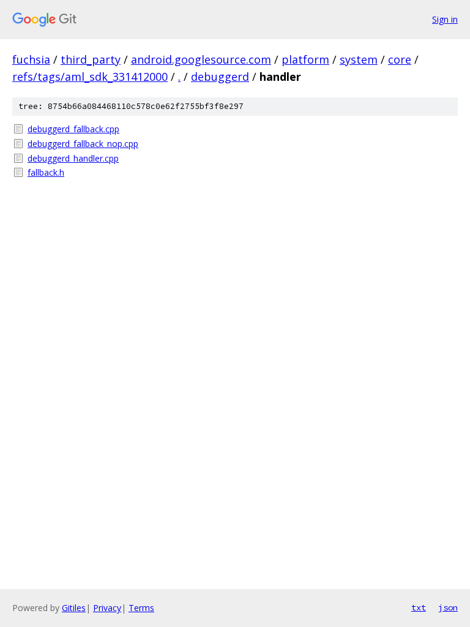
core (399, 59)
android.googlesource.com (201, 59)
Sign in (445, 19)
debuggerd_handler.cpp (73, 158)
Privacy (107, 608)
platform (305, 59)
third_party (91, 59)
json (448, 607)
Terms (141, 608)
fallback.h (46, 172)
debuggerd (220, 76)
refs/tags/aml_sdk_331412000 (90, 76)
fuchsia (31, 59)
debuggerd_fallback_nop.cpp (83, 143)
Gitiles (74, 608)
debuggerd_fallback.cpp (73, 129)
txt (418, 607)
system (359, 59)
